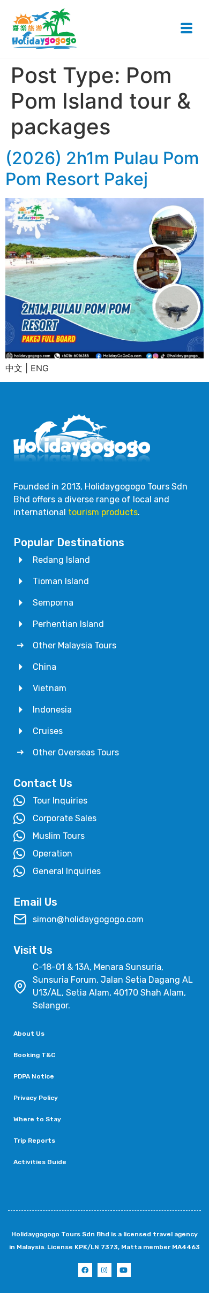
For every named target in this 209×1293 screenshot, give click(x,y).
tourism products (103, 512)
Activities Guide (39, 1162)
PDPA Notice (33, 1076)
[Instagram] (104, 1270)
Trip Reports (34, 1140)
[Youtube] (124, 1270)
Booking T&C (34, 1055)
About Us (28, 1033)
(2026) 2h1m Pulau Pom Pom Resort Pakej (102, 168)
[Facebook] (85, 1270)
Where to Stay (37, 1119)
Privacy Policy (35, 1097)
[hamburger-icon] (186, 29)
